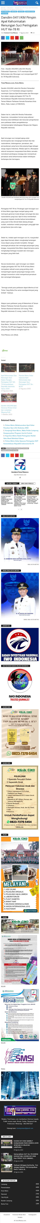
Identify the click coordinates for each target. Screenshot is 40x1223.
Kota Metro (10, 7)
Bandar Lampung (6, 1201)
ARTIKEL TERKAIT (12, 483)
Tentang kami (32, 1214)
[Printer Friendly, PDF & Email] (4, 351)
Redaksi (20, 1217)
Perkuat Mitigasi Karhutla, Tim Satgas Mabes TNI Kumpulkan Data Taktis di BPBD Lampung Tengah (32, 500)
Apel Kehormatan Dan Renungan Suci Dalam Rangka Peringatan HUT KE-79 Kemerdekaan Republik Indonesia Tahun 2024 (9, 382)
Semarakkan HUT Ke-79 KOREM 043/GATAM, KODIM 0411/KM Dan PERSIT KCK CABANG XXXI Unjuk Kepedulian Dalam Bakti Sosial (20, 501)
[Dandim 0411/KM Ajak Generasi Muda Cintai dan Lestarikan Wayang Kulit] (9, 397)
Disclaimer (7, 1214)
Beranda (3, 7)
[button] (36, 3)
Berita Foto (4, 1204)
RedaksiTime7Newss (11, 33)
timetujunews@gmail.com (25, 1128)
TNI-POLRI (4, 13)
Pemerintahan (30, 11)
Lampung (13, 11)
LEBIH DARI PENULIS (27, 483)
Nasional (21, 11)
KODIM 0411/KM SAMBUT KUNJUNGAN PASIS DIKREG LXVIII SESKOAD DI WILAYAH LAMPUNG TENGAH (7, 500)
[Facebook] (20, 478)
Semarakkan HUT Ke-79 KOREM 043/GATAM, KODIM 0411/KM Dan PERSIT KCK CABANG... (26, 1156)
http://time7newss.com (20, 474)
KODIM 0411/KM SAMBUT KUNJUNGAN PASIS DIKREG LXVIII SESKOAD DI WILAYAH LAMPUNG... (26, 1144)
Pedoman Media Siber (19, 1214)
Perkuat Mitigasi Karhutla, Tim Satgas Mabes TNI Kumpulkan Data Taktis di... (26, 1167)
